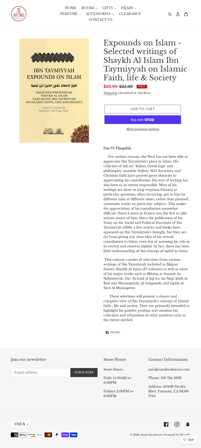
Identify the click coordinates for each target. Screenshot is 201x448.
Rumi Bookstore (152, 434)
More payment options (142, 129)
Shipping (110, 93)
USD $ (20, 424)
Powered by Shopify (177, 434)
